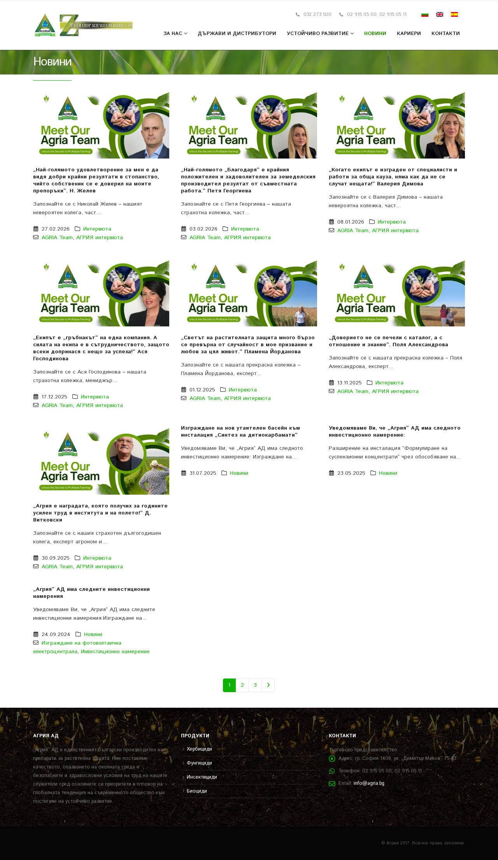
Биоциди (197, 791)
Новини (375, 33)
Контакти (445, 33)
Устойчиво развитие (318, 33)
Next (268, 685)
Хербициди (199, 748)
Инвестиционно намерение (115, 652)
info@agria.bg (369, 783)
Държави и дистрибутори (237, 33)
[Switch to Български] (424, 14)
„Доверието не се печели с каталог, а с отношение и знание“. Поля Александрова (388, 341)
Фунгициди (199, 763)
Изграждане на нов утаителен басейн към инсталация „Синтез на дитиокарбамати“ (240, 431)
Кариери (409, 33)
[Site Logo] (84, 25)
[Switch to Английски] (439, 14)
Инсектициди (202, 777)
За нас (172, 33)
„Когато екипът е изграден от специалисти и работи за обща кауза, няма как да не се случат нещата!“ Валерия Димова (393, 177)
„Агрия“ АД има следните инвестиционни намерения (91, 592)
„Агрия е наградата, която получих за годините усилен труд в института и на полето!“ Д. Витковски (100, 513)
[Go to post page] (101, 123)
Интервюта (97, 229)
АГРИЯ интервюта (99, 237)
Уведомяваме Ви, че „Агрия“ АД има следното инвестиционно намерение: (395, 431)
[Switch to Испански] (454, 14)
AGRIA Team (57, 237)
